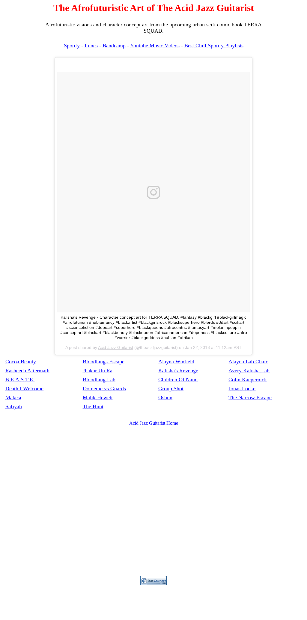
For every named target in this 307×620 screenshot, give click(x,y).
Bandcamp (114, 46)
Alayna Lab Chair (247, 362)
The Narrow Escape (250, 397)
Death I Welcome (24, 388)
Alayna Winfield (176, 362)
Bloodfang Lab (99, 379)
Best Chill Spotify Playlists (213, 46)
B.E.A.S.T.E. (19, 379)
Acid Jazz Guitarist (115, 347)
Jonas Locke (241, 388)
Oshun (165, 397)
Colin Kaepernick (247, 379)
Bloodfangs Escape (103, 362)
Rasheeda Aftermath (27, 370)
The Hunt (93, 406)
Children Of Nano (178, 379)
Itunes (91, 46)
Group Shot (170, 388)
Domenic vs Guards (104, 388)
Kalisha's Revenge (178, 370)
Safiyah (13, 406)
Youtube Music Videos (155, 46)
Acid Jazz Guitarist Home (153, 423)
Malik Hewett (98, 397)
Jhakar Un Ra (97, 370)
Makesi (13, 397)
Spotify (72, 46)
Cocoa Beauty (20, 362)
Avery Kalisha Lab (249, 370)
